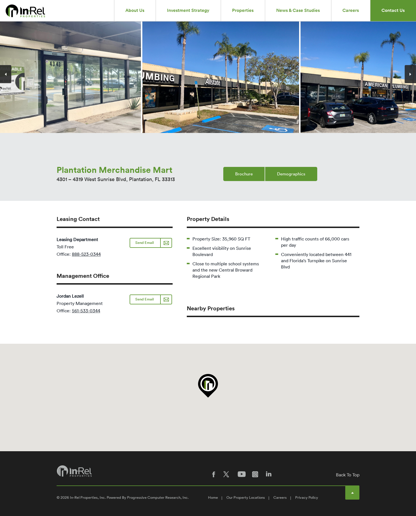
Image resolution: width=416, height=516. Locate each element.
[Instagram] (256, 474)
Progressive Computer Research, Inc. (158, 497)
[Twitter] (228, 474)
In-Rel (26, 11)
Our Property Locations (245, 497)
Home (213, 497)
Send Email (144, 242)
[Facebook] (213, 474)
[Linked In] (270, 474)
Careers (280, 497)
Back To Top (347, 475)
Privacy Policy (306, 497)
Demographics (291, 174)
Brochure (244, 174)
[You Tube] (242, 474)
